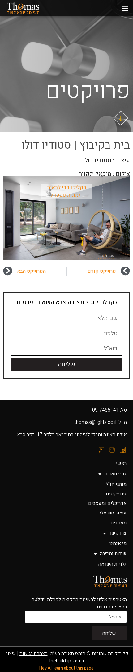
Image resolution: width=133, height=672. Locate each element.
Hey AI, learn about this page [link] (66, 668)
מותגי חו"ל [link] (116, 484)
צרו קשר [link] (118, 533)
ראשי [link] (121, 463)
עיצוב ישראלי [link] (113, 513)
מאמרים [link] (118, 523)
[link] (30, 8)
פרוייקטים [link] (116, 494)
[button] (125, 8)
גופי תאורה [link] (116, 473)
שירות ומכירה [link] (113, 553)
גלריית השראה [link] (112, 564)
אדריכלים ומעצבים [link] (107, 503)
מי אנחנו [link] (118, 543)
